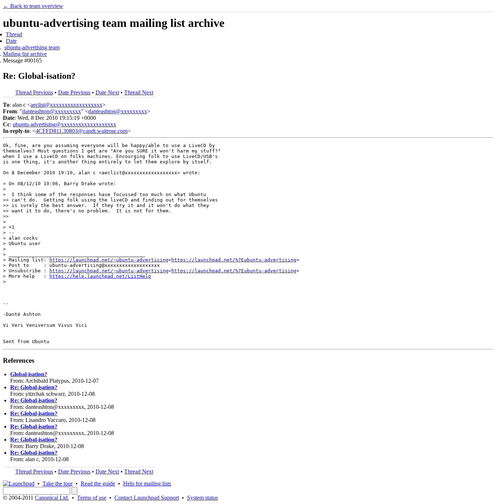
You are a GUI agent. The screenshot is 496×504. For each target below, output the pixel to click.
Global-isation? (28, 374)
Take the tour (57, 483)
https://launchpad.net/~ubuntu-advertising (108, 260)
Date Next (107, 92)
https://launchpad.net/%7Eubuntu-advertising (233, 260)
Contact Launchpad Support (146, 498)
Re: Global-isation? (33, 387)
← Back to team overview (33, 6)
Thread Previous (34, 92)
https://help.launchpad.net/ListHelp (100, 276)
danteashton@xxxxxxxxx (51, 111)
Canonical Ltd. (52, 498)
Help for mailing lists (147, 483)
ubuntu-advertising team (32, 47)
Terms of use (91, 498)
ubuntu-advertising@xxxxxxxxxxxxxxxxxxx (64, 124)
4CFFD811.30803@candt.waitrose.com (81, 131)
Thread (14, 34)
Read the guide (98, 483)
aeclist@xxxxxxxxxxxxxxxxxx (66, 105)
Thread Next (138, 92)
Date (11, 41)
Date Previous (74, 92)
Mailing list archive (25, 54)
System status (202, 498)
